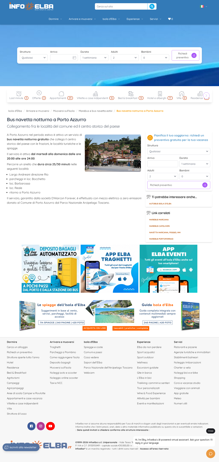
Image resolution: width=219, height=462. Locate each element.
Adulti (114, 51)
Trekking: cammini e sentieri (153, 382)
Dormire (54, 18)
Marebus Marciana (159, 219)
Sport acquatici (146, 352)
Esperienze (133, 18)
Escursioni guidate (147, 367)
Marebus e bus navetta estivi (95, 110)
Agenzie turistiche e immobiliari (192, 352)
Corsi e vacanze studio (187, 382)
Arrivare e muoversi (80, 18)
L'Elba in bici (144, 377)
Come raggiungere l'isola (65, 357)
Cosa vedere (91, 357)
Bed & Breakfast (16, 372)
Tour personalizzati (148, 388)
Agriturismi (13, 377)
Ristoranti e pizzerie (185, 347)
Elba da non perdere (149, 347)
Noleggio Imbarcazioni (187, 362)
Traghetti (55, 347)
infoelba (79, 448)
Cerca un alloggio (17, 347)
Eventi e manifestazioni (150, 403)
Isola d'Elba (109, 18)
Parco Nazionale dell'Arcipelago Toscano (108, 367)
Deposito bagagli (60, 362)
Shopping (179, 377)
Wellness (142, 362)
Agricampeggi (15, 388)
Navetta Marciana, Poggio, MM (165, 232)
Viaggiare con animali (187, 388)
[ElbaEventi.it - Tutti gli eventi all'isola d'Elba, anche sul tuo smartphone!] (168, 269)
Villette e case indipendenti (22, 403)
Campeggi (13, 382)
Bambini (146, 51)
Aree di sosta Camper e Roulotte (26, 393)
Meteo (177, 398)
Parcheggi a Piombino (63, 352)
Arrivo (53, 51)
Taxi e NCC (56, 382)
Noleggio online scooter (64, 377)
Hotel (10, 362)
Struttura (25, 51)
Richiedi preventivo (182, 55)
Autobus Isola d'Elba (160, 203)
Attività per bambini (148, 398)
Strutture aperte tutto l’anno (23, 357)
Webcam (89, 372)
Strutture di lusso (17, 413)
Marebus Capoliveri (159, 226)
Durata (84, 51)
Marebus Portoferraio (161, 239)
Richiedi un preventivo (19, 352)
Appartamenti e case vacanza (24, 398)
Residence (13, 367)
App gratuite (181, 393)
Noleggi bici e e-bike (186, 372)
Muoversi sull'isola (64, 110)
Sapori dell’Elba (93, 362)
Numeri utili (180, 403)
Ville (9, 408)
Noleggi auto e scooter (63, 372)
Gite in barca (144, 372)
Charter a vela (182, 367)
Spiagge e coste (93, 347)
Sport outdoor (145, 357)
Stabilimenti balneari (186, 357)
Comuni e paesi (93, 352)
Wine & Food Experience (151, 393)
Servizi (154, 18)
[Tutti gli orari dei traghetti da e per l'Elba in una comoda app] (109, 269)
